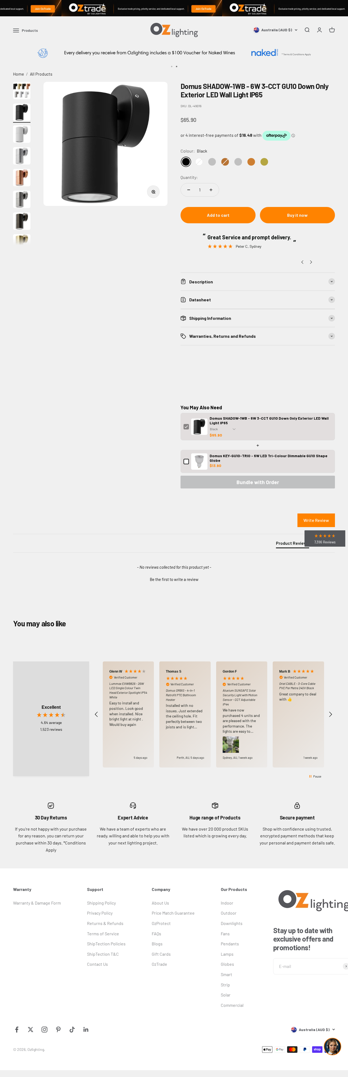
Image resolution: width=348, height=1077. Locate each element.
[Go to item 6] (21, 200)
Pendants (230, 943)
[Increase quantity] (211, 189)
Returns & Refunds (105, 923)
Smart (226, 974)
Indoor (227, 902)
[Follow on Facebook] (16, 1029)
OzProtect (161, 923)
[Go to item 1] (21, 91)
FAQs (156, 933)
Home (18, 73)
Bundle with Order (258, 482)
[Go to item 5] (21, 178)
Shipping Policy (101, 902)
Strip (225, 984)
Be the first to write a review (174, 579)
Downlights (232, 923)
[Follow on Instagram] (44, 1029)
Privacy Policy (100, 912)
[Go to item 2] (21, 113)
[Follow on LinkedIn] (86, 1029)
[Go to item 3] (21, 134)
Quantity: (189, 177)
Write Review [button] (316, 520)
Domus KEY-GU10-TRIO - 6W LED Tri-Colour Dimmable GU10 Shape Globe (268, 458)
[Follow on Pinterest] (58, 1029)
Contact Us (97, 964)
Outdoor (229, 912)
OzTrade (159, 964)
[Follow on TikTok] (72, 1029)
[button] (174, 578)
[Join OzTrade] (174, 8)
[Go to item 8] (21, 243)
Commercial (232, 1005)
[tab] (292, 544)
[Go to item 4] (21, 156)
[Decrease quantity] (189, 189)
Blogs (157, 943)
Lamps (227, 954)
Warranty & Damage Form (37, 902)
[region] (213, 714)
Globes (227, 964)
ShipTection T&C (103, 954)
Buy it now (297, 215)
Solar (226, 994)
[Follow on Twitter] (30, 1029)
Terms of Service (103, 933)
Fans (225, 933)
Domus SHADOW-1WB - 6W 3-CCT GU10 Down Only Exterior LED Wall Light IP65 (269, 420)
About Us (160, 902)
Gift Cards (161, 954)
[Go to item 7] (21, 221)
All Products (41, 73)
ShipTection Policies (106, 943)
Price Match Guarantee (173, 912)
